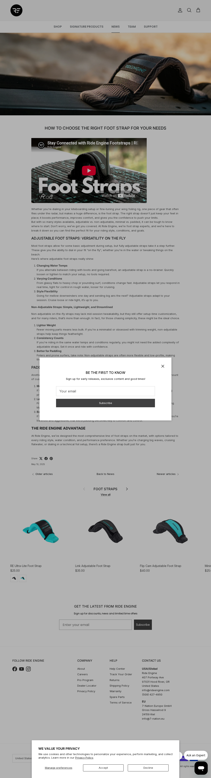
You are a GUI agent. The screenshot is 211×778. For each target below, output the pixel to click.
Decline (148, 767)
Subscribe (105, 403)
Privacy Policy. (84, 757)
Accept (103, 767)
